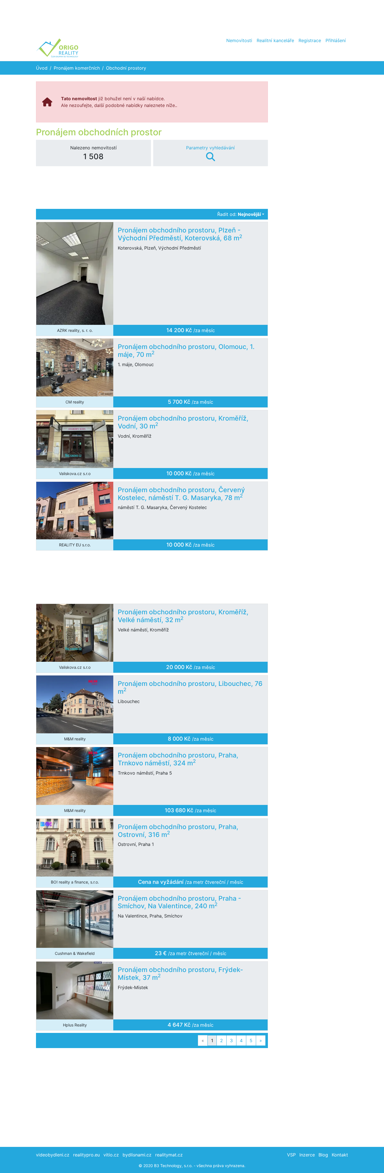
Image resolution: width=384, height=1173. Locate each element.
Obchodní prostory (126, 68)
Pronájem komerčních (77, 68)
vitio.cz (111, 1155)
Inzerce (307, 1155)
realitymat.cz (169, 1155)
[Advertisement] (192, 17)
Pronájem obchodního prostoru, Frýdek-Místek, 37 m (180, 974)
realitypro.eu (86, 1155)
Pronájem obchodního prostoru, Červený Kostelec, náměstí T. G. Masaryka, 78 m (181, 494)
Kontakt (340, 1155)
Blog (323, 1155)
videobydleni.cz (52, 1155)
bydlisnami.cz (137, 1155)
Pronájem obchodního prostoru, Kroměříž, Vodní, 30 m (183, 422)
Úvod (42, 68)
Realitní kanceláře (275, 40)
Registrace (310, 40)
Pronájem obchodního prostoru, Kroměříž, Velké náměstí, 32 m (183, 616)
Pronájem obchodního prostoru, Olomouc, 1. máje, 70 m (186, 351)
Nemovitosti (239, 40)
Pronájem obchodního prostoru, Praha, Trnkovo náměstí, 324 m (178, 759)
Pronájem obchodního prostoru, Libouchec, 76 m (190, 687)
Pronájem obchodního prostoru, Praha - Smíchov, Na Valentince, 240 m (179, 902)
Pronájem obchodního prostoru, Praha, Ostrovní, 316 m (178, 831)
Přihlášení (336, 40)
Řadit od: (239, 214)
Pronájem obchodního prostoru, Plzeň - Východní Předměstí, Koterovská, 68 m (180, 234)
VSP (291, 1155)
